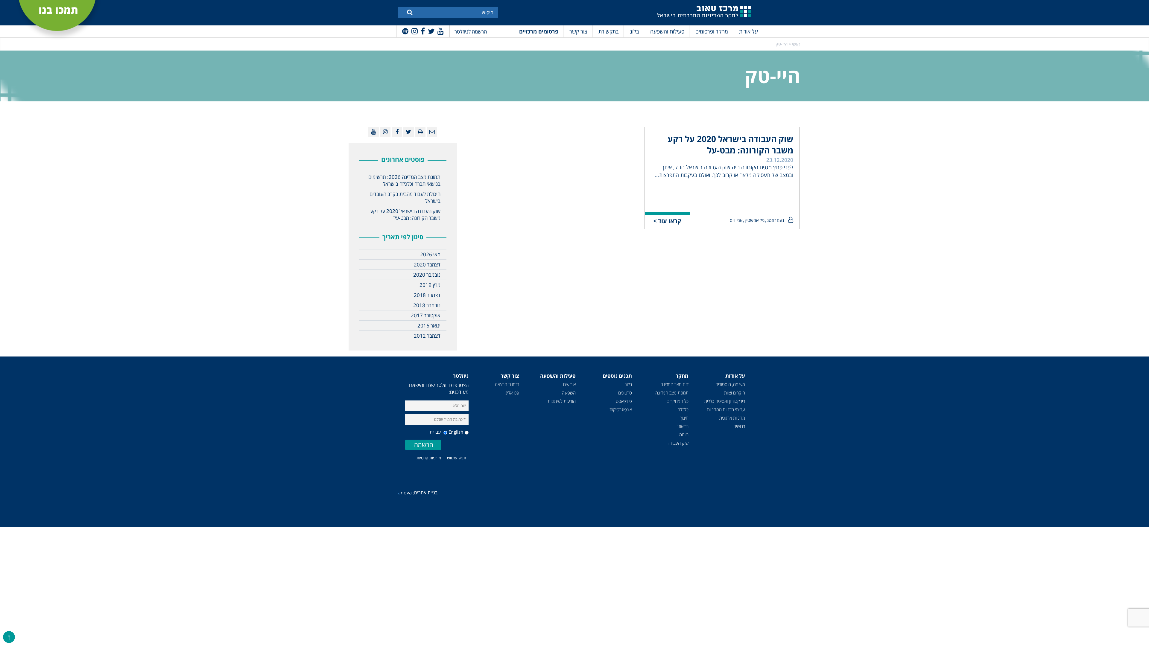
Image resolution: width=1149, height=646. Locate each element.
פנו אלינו (511, 393)
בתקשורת (608, 31)
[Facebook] (423, 31)
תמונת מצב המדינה (672, 393)
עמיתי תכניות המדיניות (726, 409)
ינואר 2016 (428, 325)
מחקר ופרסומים (711, 31)
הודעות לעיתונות (562, 401)
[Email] (432, 132)
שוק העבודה (678, 443)
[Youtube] (440, 31)
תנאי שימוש (456, 458)
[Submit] (410, 12)
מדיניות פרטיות (429, 458)
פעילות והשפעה (667, 31)
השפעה (569, 393)
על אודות (748, 31)
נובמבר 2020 (426, 274)
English (456, 432)
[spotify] (405, 31)
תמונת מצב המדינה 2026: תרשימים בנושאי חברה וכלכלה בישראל (404, 180)
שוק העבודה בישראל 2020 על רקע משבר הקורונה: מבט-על (730, 144)
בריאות (683, 426)
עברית (436, 432)
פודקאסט (624, 401)
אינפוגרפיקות (621, 409)
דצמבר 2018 (427, 295)
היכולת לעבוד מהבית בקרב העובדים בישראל (405, 197)
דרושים (739, 426)
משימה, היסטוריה (730, 384)
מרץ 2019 (430, 284)
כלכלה (683, 409)
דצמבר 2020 (427, 264)
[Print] (420, 132)
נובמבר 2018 (426, 305)
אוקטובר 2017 (425, 315)
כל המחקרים (678, 401)
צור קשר (578, 31)
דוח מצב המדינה (674, 384)
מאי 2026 (430, 254)
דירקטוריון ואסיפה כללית (724, 401)
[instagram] (414, 31)
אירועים (569, 384)
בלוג (634, 31)
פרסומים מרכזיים (538, 31)
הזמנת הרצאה (507, 384)
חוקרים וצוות (734, 393)
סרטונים (625, 393)
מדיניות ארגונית (732, 418)
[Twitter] (431, 31)
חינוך (684, 418)
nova (405, 492)
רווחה (684, 435)
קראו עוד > (667, 221)
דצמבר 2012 (427, 335)
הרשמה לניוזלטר (471, 31)
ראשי (796, 44)
